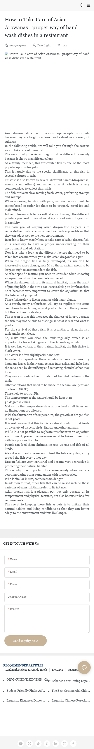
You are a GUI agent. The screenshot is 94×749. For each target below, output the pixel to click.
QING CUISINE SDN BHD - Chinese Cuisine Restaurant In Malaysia (28, 679)
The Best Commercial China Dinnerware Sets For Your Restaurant (71, 690)
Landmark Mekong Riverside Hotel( (26, 669)
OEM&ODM (75, 669)
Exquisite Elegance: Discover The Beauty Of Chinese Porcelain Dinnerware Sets (26, 700)
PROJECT (57, 669)
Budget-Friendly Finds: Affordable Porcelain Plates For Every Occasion (26, 690)
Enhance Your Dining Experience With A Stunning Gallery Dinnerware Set (71, 681)
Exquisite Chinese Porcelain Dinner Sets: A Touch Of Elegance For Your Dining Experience (71, 700)
